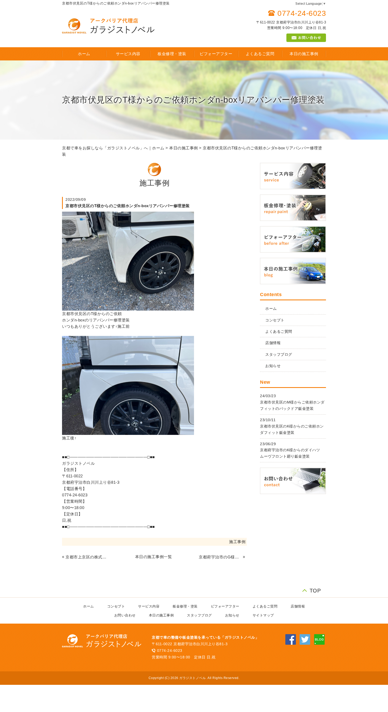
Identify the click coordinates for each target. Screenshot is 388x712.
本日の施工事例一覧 (153, 556)
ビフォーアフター (216, 53)
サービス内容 (128, 53)
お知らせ (273, 366)
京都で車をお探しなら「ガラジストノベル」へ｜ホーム (113, 148)
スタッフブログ (278, 354)
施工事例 (237, 541)
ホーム (84, 53)
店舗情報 (273, 343)
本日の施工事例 (304, 53)
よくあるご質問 (260, 53)
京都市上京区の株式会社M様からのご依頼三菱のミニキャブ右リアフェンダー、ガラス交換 (86, 557)
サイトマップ (263, 615)
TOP (315, 590)
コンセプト (275, 320)
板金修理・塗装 (172, 53)
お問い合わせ (125, 615)
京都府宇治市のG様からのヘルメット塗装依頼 (220, 557)
